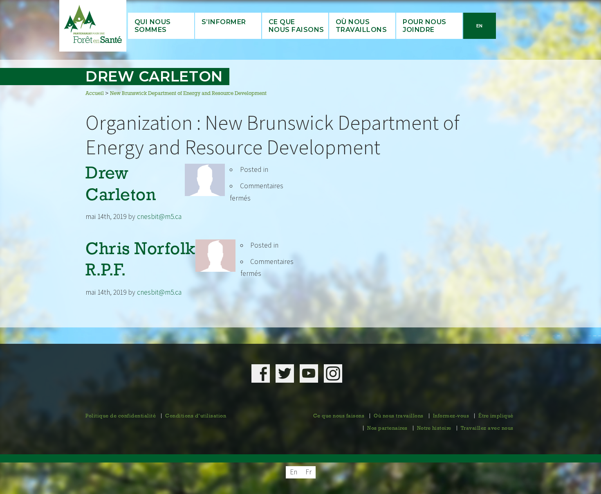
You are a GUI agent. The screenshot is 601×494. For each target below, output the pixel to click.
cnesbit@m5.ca (159, 216)
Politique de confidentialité (120, 416)
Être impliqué (496, 416)
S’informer (224, 22)
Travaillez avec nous (487, 428)
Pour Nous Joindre (424, 26)
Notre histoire (434, 428)
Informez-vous (451, 416)
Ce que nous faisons (339, 416)
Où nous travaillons (361, 26)
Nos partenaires (387, 428)
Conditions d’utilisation (195, 416)
